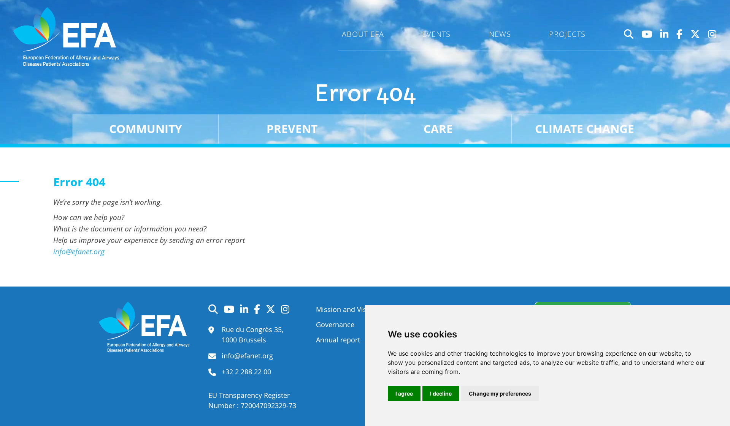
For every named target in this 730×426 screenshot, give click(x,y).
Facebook (680, 34)
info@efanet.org (79, 251)
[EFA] (68, 36)
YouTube (647, 34)
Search (629, 34)
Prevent (292, 128)
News (500, 34)
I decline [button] (441, 393)
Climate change (584, 128)
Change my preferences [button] (500, 393)
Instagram (712, 34)
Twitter (695, 34)
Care (438, 128)
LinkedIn (664, 34)
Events (436, 34)
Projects (567, 34)
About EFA (363, 34)
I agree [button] (404, 393)
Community (145, 128)
